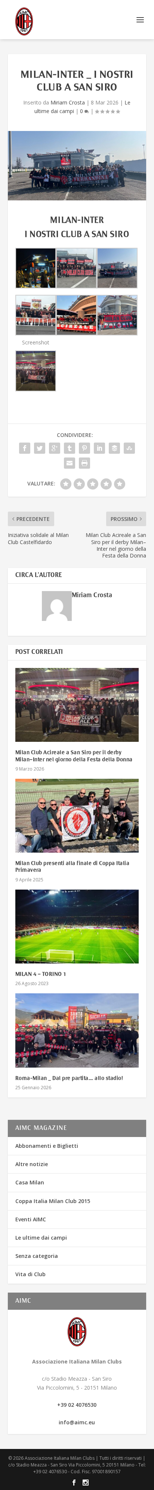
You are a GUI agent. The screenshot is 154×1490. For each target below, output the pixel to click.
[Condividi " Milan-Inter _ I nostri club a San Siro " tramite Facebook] (24, 448)
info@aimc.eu (77, 1422)
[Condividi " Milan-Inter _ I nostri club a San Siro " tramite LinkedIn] (99, 448)
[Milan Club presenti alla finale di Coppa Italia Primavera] (77, 816)
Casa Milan (29, 1182)
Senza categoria (36, 1255)
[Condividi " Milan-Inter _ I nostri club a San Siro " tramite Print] (84, 463)
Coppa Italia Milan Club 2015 (52, 1201)
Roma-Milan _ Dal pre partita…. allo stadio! (69, 1078)
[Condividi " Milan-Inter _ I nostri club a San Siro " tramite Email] (69, 463)
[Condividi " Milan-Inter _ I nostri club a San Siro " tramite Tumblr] (69, 448)
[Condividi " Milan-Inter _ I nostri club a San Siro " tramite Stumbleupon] (129, 448)
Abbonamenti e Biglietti (46, 1145)
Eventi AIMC (30, 1219)
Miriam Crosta (67, 102)
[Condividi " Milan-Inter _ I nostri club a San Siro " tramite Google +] (54, 448)
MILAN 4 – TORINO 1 (41, 974)
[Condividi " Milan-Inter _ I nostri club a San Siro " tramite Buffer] (114, 448)
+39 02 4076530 (76, 1404)
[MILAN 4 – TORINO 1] (77, 926)
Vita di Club (30, 1274)
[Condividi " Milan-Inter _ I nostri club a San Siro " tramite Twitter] (39, 448)
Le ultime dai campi (41, 1237)
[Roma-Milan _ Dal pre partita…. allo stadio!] (77, 1030)
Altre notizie (31, 1164)
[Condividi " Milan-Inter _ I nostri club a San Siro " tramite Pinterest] (84, 448)
